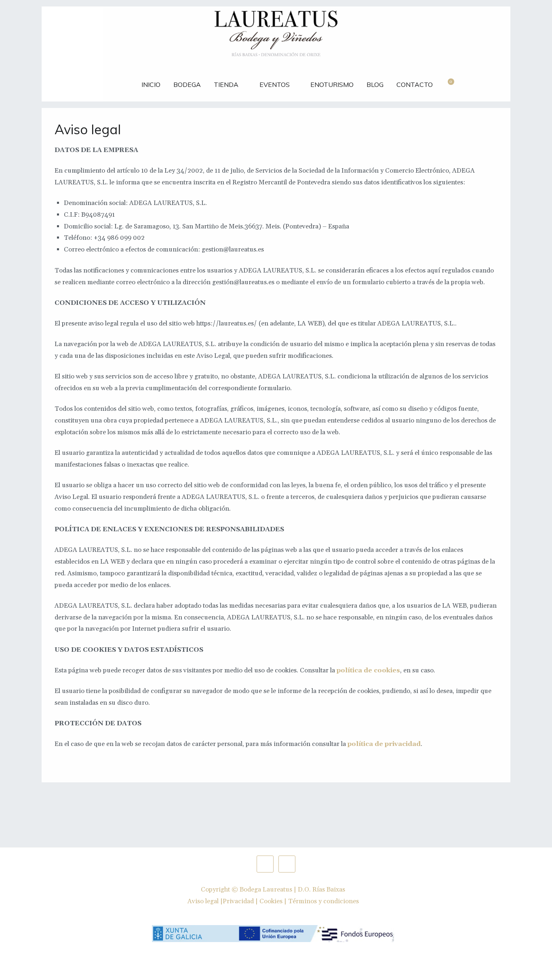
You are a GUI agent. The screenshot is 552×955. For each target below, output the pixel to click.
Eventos (274, 84)
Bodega (187, 84)
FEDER (118, 80)
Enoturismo (332, 84)
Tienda (226, 84)
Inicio (150, 84)
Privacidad (238, 901)
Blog (375, 84)
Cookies (270, 901)
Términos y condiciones (323, 901)
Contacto (414, 84)
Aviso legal (203, 901)
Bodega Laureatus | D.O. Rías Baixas (292, 889)
